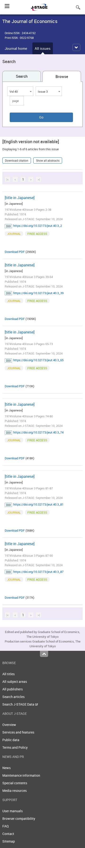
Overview (9, 724)
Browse (61, 76)
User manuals (12, 811)
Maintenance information (21, 775)
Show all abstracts (48, 160)
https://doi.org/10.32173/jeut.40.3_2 (37, 225)
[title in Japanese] (19, 197)
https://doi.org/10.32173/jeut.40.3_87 (38, 572)
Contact (8, 833)
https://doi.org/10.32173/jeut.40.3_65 (38, 360)
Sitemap (8, 841)
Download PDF (15, 252)
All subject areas (14, 681)
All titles (8, 674)
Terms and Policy (15, 747)
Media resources (14, 790)
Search (22, 76)
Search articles (13, 696)
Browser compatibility (18, 818)
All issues (43, 48)
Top (44, 654)
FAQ (5, 826)
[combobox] (20, 91)
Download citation (16, 160)
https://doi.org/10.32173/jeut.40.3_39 (38, 293)
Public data (10, 740)
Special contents (14, 783)
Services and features (18, 732)
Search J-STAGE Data (18, 704)
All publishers (12, 689)
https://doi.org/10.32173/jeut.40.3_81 (38, 504)
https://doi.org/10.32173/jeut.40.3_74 (38, 432)
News (6, 768)
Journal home (16, 48)
